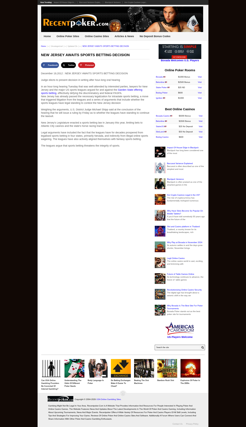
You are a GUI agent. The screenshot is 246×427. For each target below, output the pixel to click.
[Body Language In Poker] (98, 368)
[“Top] (123, 394)
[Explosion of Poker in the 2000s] (190, 368)
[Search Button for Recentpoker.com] (202, 347)
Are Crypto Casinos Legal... (135, 2)
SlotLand (160, 132)
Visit (200, 77)
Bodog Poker (162, 93)
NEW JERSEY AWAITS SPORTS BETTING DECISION (105, 46)
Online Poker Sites (68, 36)
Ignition (159, 98)
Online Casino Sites (97, 36)
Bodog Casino (162, 137)
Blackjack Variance (113, 2)
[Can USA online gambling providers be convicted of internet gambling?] (51, 368)
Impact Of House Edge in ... (64, 2)
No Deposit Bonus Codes (155, 36)
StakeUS (160, 126)
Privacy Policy (192, 424)
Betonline (160, 82)
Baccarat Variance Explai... (90, 2)
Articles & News (124, 36)
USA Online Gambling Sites (108, 399)
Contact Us (178, 424)
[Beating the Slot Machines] (144, 368)
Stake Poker (161, 87)
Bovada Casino (163, 116)
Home (47, 36)
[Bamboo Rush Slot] (167, 368)
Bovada (159, 77)
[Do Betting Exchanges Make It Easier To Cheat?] (121, 368)
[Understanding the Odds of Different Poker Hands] (74, 368)
